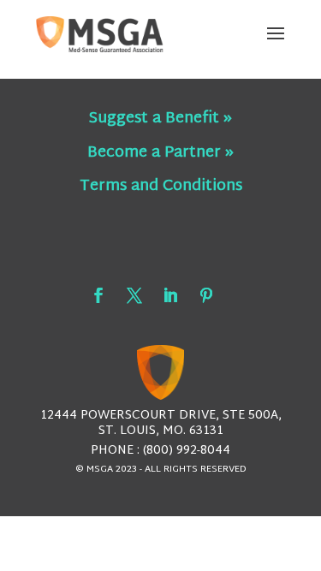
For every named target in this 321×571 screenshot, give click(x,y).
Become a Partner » (160, 153)
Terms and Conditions (161, 186)
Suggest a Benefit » (160, 118)
